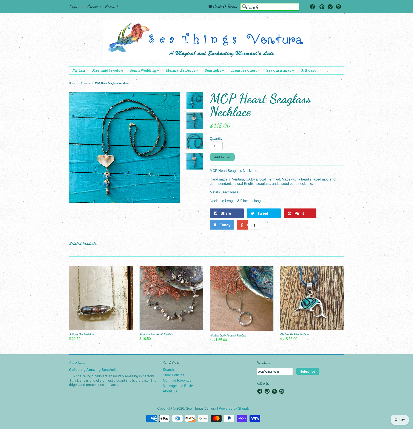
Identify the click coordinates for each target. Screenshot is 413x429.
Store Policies (173, 375)
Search (168, 370)
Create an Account (102, 6)
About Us (170, 391)
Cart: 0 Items (225, 6)
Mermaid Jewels (106, 70)
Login (74, 6)
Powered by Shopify (234, 408)
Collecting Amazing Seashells (93, 370)
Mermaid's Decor (181, 70)
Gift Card (308, 70)
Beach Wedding (143, 70)
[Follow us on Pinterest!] (322, 7)
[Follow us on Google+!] (330, 7)
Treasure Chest (244, 70)
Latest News (77, 363)
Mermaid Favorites (177, 380)
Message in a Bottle (178, 386)
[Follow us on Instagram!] (338, 7)
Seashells (213, 70)
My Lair (79, 70)
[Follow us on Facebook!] (312, 7)
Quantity (216, 138)
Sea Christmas (279, 70)
